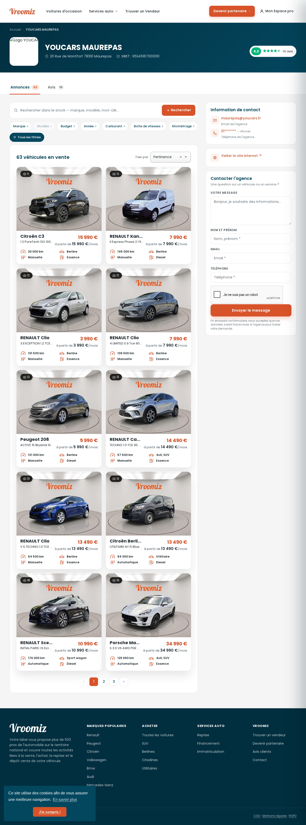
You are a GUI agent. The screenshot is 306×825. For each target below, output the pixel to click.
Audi (90, 776)
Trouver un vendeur (269, 735)
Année (90, 126)
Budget (68, 126)
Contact (260, 760)
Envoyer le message (251, 310)
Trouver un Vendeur (142, 11)
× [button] (181, 157)
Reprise (203, 735)
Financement (208, 743)
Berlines (148, 751)
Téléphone (219, 268)
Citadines (150, 760)
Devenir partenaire (230, 11)
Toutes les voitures (158, 735)
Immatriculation (210, 751)
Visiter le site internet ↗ (241, 155)
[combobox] (178, 157)
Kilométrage (183, 126)
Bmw (91, 768)
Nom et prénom (224, 230)
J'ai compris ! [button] (50, 812)
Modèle (44, 126)
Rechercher (181, 110)
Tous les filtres (29, 137)
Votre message (224, 193)
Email (215, 249)
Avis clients (262, 751)
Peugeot (94, 743)
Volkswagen (96, 760)
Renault (93, 735)
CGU (257, 816)
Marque (20, 126)
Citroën (93, 751)
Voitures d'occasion (64, 11)
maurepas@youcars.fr (241, 118)
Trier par (158, 157)
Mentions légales (274, 816)
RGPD (292, 816)
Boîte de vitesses (148, 126)
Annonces (24, 87)
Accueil (15, 29)
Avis (55, 87)
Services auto (101, 11)
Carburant (115, 126)
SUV (145, 743)
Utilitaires (149, 768)
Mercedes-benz (100, 785)
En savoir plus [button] (65, 799)
